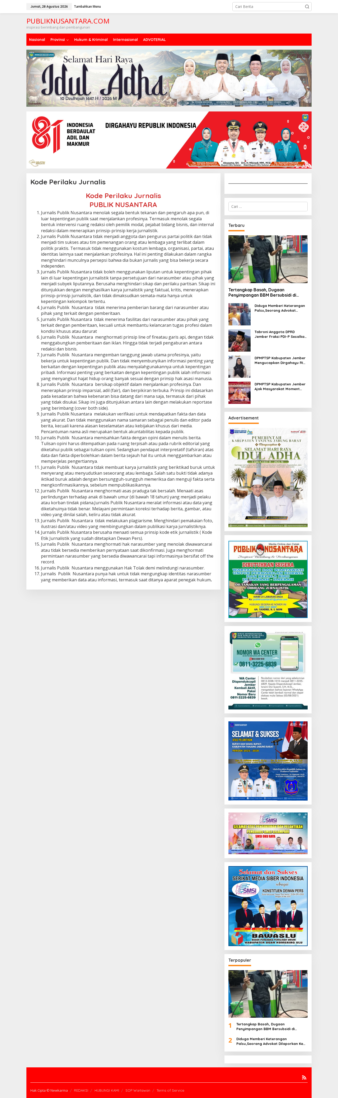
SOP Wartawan (137, 1090)
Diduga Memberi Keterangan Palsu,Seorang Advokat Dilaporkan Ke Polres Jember (280, 308)
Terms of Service (170, 1090)
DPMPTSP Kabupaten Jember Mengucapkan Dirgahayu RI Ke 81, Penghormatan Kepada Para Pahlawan (281, 360)
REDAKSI (81, 1090)
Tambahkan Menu (87, 6)
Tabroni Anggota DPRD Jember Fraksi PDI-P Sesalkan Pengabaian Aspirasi (281, 334)
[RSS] (304, 1077)
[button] (307, 6)
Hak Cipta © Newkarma (49, 1090)
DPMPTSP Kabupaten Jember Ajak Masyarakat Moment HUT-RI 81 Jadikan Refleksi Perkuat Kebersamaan (280, 386)
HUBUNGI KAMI (107, 1090)
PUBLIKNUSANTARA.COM (68, 21)
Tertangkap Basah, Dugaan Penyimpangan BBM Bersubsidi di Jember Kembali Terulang (262, 292)
